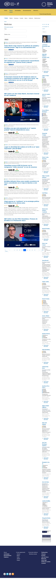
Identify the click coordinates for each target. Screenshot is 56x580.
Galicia (26, 18)
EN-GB (45, 26)
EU (46, 24)
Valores (18, 558)
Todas (6, 18)
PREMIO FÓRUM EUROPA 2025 (45, 55)
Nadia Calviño (45, 281)
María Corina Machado (45, 157)
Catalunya (16, 18)
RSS (13, 574)
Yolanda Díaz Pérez (45, 367)
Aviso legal (44, 560)
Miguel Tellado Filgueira (45, 406)
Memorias (43, 558)
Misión (18, 555)
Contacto (43, 563)
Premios (43, 555)
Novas (11, 10)
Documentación (27, 10)
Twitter (7, 574)
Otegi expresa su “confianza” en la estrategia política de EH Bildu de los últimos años (21, 202)
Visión (18, 557)
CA (44, 24)
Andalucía (31, 18)
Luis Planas (45, 193)
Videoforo (35, 10)
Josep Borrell (45, 260)
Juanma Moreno (46, 333)
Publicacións (44, 552)
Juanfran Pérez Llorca (45, 386)
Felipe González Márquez (45, 176)
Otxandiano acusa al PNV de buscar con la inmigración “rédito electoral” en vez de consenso (20, 166)
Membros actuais (33, 554)
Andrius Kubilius (46, 501)
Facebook (4, 574)
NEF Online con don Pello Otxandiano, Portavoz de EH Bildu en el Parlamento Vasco (20, 219)
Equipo (18, 560)
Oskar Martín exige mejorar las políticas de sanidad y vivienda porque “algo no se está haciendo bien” (21, 46)
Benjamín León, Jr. (46, 462)
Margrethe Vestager (44, 134)
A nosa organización (20, 552)
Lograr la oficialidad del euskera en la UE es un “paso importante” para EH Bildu (21, 147)
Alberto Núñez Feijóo (45, 76)
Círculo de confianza (33, 552)
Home (5, 10)
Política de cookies (45, 561)
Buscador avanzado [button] (9, 27)
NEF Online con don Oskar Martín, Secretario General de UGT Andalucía (21, 94)
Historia (18, 554)
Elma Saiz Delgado (44, 423)
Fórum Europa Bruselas (45, 14)
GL (48, 24)
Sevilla (6, 42)
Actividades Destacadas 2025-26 (46, 46)
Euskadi (21, 18)
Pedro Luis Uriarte (44, 244)
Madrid (11, 18)
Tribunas (43, 554)
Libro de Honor (45, 557)
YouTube (10, 574)
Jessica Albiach (45, 316)
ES (43, 24)
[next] (45, 532)
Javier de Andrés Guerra (46, 95)
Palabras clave (7, 34)
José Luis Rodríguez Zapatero (44, 444)
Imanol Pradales (46, 228)
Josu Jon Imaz (45, 482)
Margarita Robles (46, 518)
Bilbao (6, 124)
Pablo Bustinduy (46, 349)
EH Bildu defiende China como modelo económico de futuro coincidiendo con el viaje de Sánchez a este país (21, 183)
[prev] (43, 532)
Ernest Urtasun (45, 298)
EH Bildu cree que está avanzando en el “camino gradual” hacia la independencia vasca (20, 129)
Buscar (6, 39)
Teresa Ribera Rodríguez (45, 110)
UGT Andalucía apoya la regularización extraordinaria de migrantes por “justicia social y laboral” (21, 61)
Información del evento (46, 72)
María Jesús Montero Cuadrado (45, 210)
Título (5, 28)
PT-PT (43, 28)
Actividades (18, 10)
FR (48, 26)
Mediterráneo (37, 18)
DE (43, 26)
